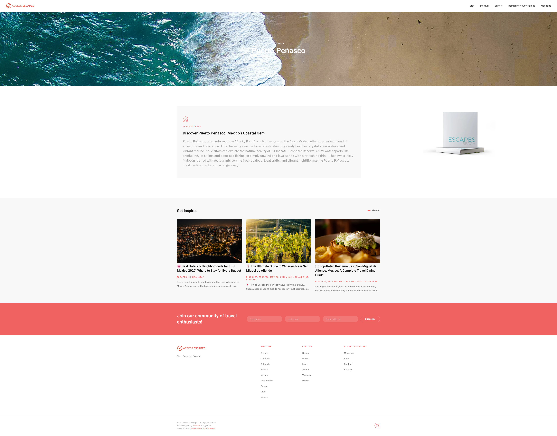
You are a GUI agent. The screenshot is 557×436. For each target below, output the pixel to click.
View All (376, 210)
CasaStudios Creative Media (202, 428)
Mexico (192, 277)
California (266, 358)
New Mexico (267, 380)
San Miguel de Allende (294, 277)
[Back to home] (20, 6)
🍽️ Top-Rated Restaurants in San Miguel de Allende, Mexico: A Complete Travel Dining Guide (345, 271)
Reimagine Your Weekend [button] (521, 6)
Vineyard (251, 279)
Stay (472, 6)
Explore (499, 6)
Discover (484, 6)
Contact (348, 364)
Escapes (182, 277)
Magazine (546, 6)
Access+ (196, 425)
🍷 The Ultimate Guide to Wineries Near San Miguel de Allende (277, 268)
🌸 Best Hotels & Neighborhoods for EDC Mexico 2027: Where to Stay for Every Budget (209, 268)
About (347, 358)
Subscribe (370, 319)
